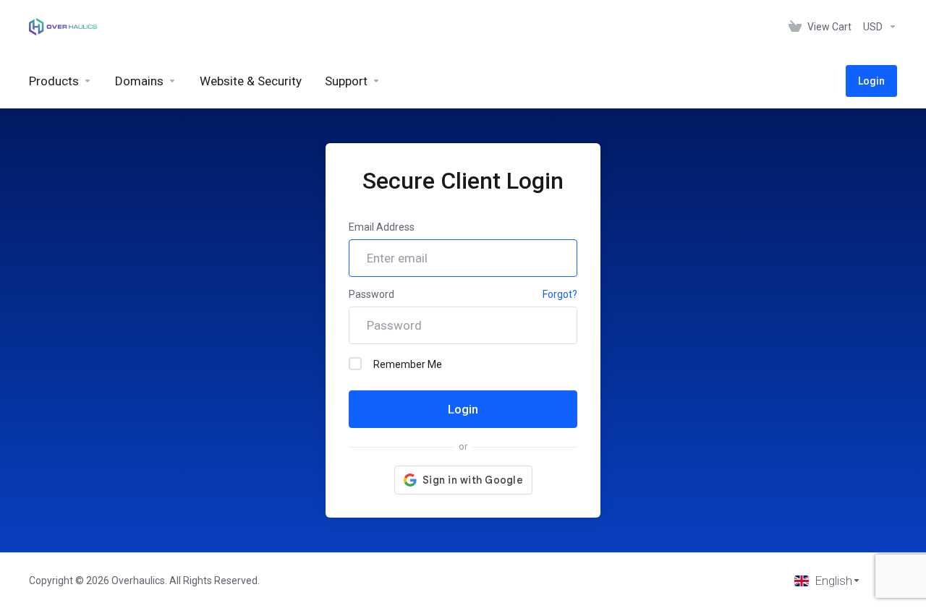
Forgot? (560, 294)
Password (371, 294)
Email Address (382, 227)
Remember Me (407, 364)
